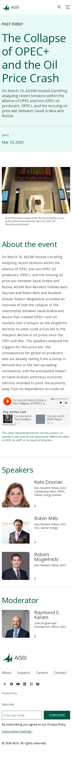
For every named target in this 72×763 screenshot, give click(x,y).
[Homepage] (10, 7)
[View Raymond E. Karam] (16, 624)
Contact (60, 672)
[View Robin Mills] (16, 530)
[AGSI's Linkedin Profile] (25, 684)
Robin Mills (46, 518)
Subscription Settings (17, 731)
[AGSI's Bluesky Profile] (37, 684)
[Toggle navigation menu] (68, 7)
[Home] (36, 657)
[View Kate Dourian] (16, 493)
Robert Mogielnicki (46, 556)
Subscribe (57, 715)
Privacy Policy (9, 693)
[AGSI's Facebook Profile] (11, 684)
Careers (42, 672)
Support (23, 672)
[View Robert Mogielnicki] (16, 566)
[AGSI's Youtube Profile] (18, 684)
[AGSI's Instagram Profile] (31, 684)
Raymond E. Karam (47, 614)
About (7, 672)
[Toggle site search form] (59, 7)
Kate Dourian (48, 482)
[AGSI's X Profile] (5, 684)
